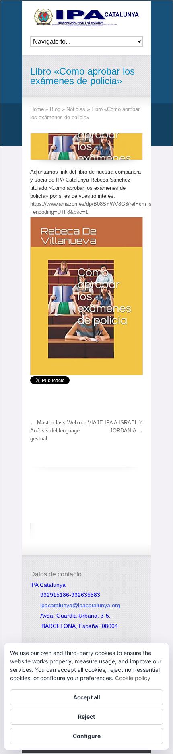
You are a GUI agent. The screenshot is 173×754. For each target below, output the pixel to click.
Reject (86, 716)
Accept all (86, 697)
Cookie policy (132, 678)
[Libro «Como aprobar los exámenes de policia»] (86, 146)
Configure (87, 735)
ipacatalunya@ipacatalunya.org (80, 605)
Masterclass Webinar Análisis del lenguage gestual (58, 431)
